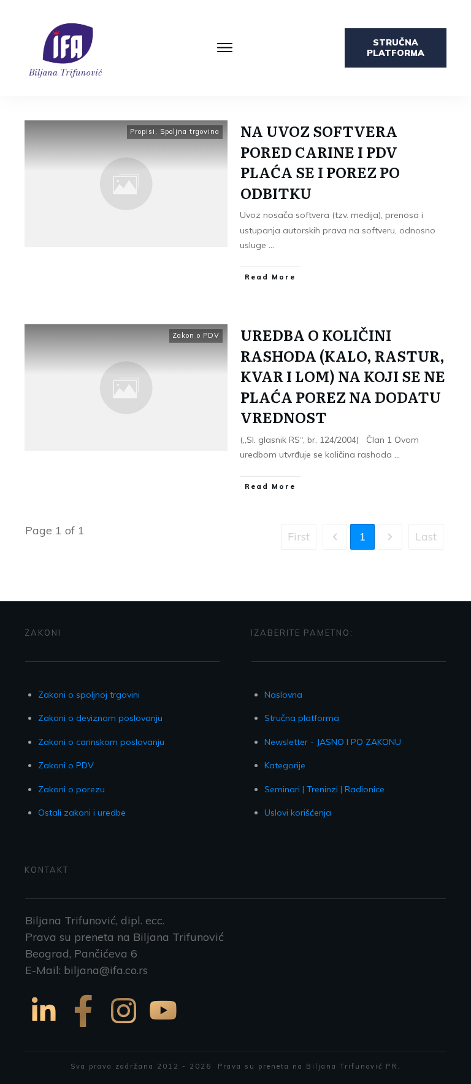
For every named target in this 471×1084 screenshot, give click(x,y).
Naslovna (283, 694)
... (271, 245)
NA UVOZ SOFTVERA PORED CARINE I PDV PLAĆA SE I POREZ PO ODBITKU (320, 161)
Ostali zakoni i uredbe (82, 812)
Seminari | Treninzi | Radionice (324, 789)
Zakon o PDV (196, 335)
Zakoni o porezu (71, 789)
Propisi (142, 131)
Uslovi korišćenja (297, 812)
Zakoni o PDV (66, 765)
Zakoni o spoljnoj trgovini (89, 694)
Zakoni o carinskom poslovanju (101, 741)
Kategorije (284, 765)
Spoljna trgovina (190, 131)
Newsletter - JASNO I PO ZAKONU (332, 741)
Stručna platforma (301, 717)
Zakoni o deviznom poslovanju (100, 717)
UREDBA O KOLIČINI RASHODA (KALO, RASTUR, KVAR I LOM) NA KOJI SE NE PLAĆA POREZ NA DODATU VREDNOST (342, 375)
